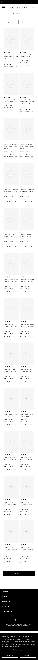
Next (36, 2)
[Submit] (14, 13)
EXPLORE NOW (32, 2)
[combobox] (19, 13)
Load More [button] (19, 573)
